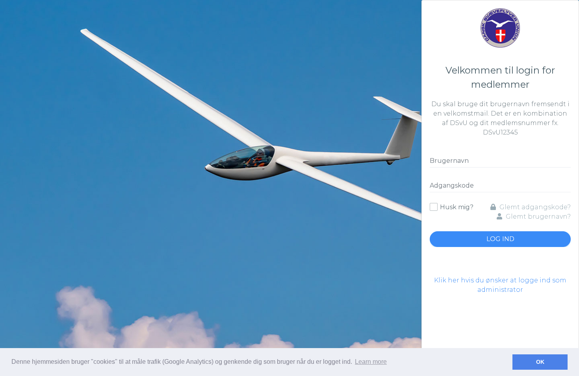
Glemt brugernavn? (537, 216)
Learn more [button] (371, 361)
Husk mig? (456, 207)
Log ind (500, 239)
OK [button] (540, 362)
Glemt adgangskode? (534, 207)
